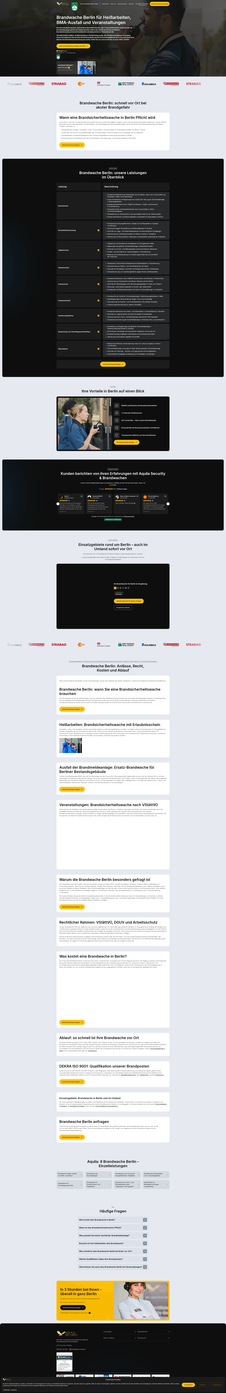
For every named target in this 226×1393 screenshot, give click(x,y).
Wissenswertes (122, 4)
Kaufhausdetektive (65, 316)
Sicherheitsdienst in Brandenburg (106, 1106)
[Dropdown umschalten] (99, 4)
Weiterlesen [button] (146, 511)
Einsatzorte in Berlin (123, 607)
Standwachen (63, 268)
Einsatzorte (105, 4)
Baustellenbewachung (67, 230)
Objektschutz (63, 250)
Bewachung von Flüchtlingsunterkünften (74, 332)
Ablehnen (202, 1385)
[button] (222, 1379)
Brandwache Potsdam (77, 1106)
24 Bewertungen (129, 516)
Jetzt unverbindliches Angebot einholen (72, 46)
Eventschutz (63, 284)
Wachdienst (63, 349)
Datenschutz (7, 1389)
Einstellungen (217, 1385)
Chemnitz (119, 593)
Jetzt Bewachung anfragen (160, 4)
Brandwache (92, 1051)
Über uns (113, 4)
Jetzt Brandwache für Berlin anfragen (128, 601)
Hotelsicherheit (64, 300)
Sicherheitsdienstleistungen (89, 4)
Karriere (131, 4)
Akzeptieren (188, 1385)
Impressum (14, 1389)
